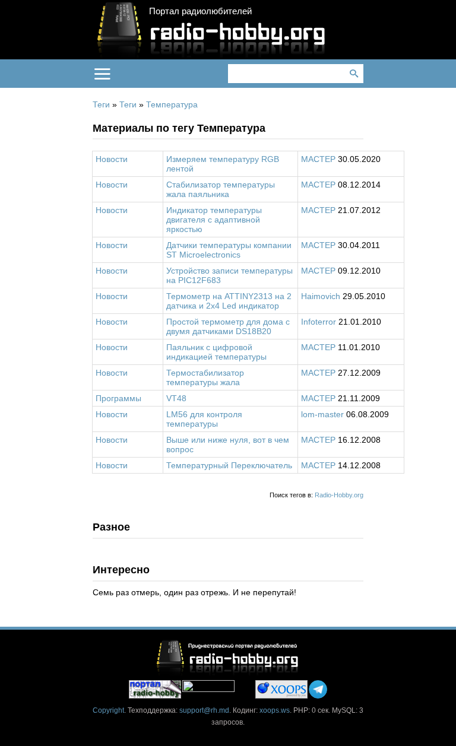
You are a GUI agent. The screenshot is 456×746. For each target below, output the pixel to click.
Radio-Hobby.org (339, 495)
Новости (112, 159)
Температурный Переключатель (229, 465)
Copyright (108, 710)
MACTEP (318, 159)
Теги (101, 104)
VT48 (176, 398)
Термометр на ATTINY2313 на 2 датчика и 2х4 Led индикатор (229, 300)
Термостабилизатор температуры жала (205, 377)
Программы (118, 398)
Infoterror (318, 321)
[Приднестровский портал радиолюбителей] (155, 689)
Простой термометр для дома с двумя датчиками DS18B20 (228, 326)
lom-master (322, 414)
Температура (172, 104)
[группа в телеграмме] (318, 689)
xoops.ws (274, 710)
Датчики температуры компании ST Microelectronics (229, 249)
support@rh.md (204, 710)
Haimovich (320, 296)
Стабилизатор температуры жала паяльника (220, 189)
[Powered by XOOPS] (281, 689)
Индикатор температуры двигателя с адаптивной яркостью (214, 219)
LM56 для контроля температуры (204, 418)
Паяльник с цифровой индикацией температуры (216, 351)
